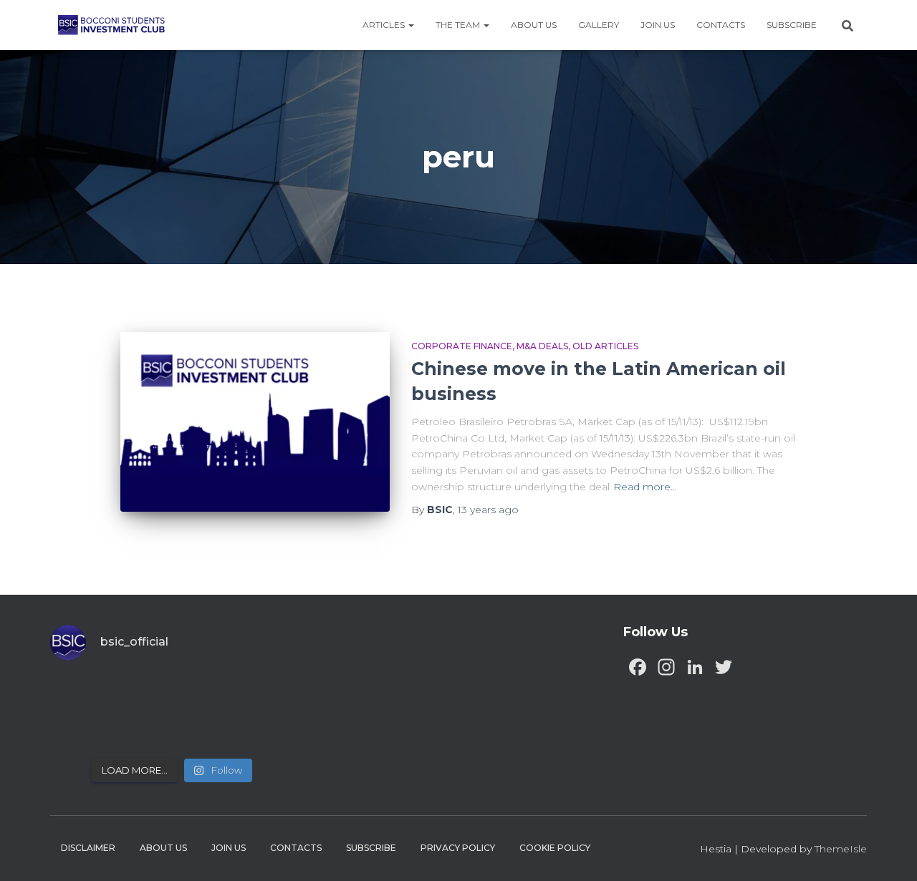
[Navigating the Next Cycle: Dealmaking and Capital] (141, 730)
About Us (534, 24)
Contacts (720, 24)
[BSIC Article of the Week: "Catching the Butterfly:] (141, 694)
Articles (385, 24)
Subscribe (792, 24)
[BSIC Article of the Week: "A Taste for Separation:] (265, 694)
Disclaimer (88, 847)
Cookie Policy (554, 847)
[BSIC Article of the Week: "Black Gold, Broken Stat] (203, 730)
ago (488, 509)
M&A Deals (542, 346)
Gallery (598, 24)
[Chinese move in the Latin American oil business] (255, 422)
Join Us (657, 24)
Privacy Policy (458, 847)
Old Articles (605, 346)
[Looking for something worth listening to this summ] (79, 694)
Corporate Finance (461, 346)
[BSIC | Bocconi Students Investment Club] (111, 25)
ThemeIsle (841, 848)
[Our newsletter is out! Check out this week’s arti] (203, 694)
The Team (459, 24)
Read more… (645, 486)
